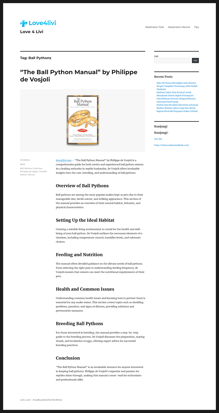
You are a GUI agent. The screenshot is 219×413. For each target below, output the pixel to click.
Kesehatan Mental (179, 27)
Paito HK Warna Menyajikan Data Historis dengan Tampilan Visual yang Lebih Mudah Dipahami (177, 86)
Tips (196, 27)
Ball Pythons (26, 168)
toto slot (158, 139)
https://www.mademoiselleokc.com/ (171, 145)
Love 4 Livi (31, 31)
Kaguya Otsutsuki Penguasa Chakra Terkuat (177, 111)
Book (22, 164)
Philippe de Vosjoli (29, 171)
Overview (37, 168)
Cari (156, 56)
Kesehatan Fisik (154, 27)
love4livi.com (64, 160)
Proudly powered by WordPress (47, 400)
